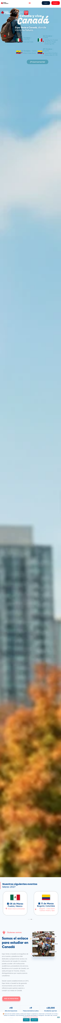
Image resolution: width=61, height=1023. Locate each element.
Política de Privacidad (32, 1017)
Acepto (26, 1019)
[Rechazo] (58, 1017)
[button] (29, 3)
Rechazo (34, 1019)
